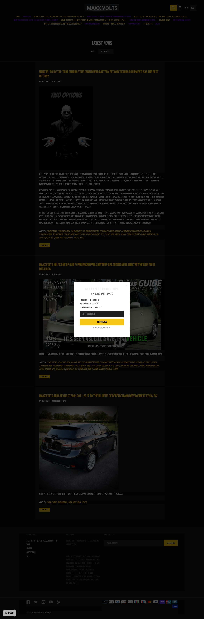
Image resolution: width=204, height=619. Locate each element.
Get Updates (102, 322)
